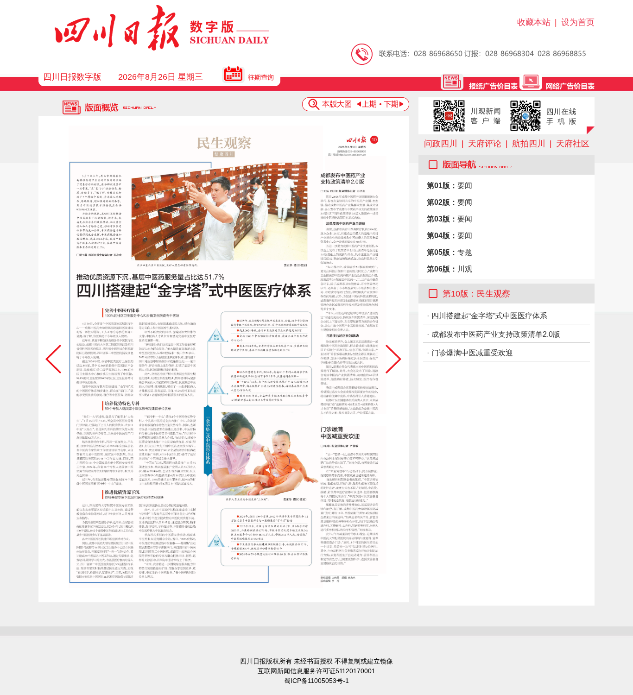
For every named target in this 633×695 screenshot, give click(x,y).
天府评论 (484, 143)
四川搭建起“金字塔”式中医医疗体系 (489, 316)
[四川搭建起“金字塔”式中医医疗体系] (196, 357)
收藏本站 (534, 22)
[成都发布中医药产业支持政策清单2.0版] (355, 285)
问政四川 (440, 143)
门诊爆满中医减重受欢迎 (472, 353)
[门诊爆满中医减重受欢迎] (355, 500)
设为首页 (578, 22)
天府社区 (572, 143)
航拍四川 (528, 143)
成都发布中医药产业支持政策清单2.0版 (495, 334)
